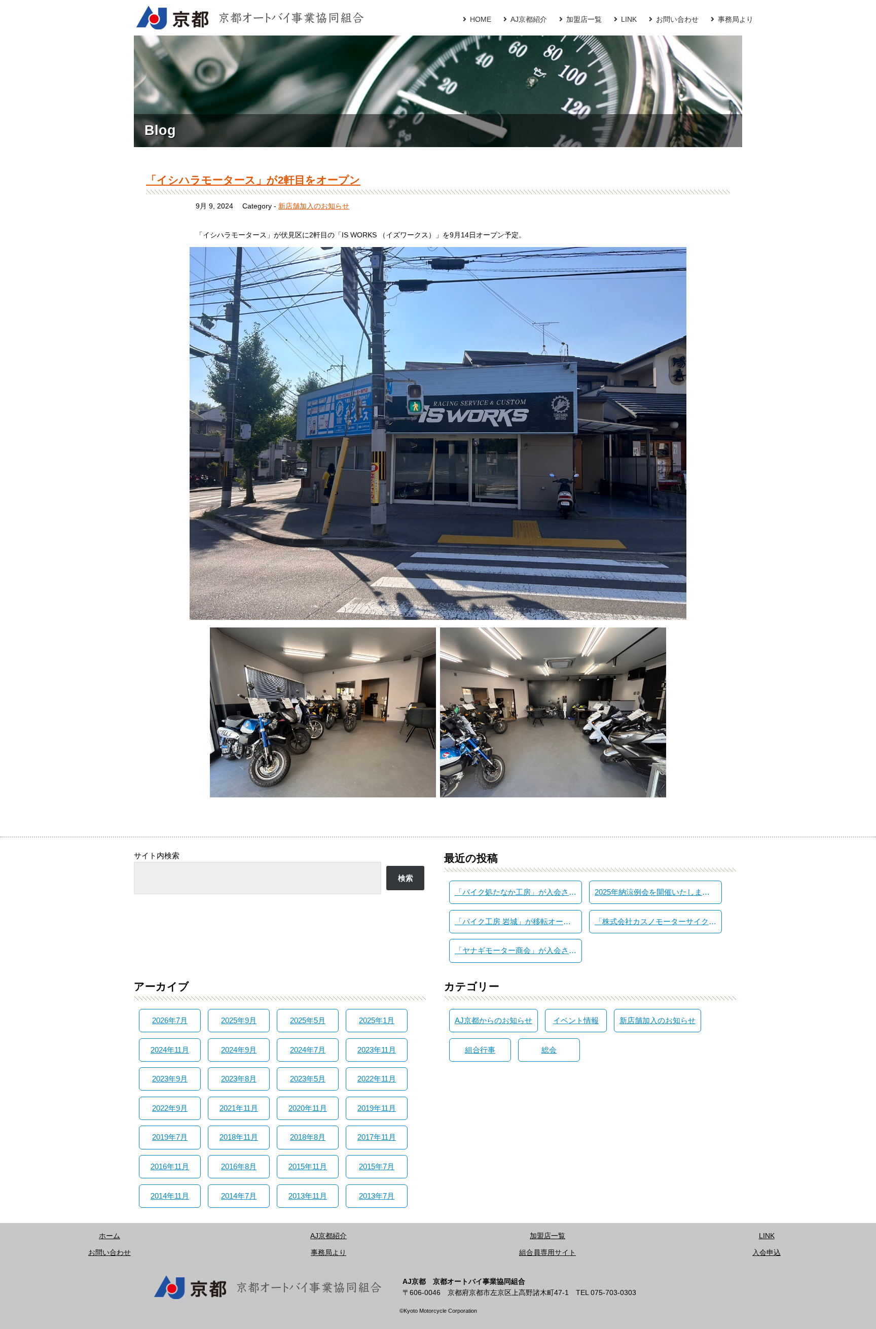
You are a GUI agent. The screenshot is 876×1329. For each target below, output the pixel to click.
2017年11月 (376, 1137)
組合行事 (480, 1049)
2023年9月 (170, 1078)
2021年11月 (239, 1108)
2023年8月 (239, 1078)
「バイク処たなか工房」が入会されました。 (518, 892)
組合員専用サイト (547, 1252)
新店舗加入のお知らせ (313, 206)
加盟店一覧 (584, 19)
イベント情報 (576, 1020)
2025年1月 (376, 1020)
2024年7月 (307, 1049)
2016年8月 (239, 1166)
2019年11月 (376, 1108)
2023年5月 (307, 1078)
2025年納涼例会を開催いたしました (656, 892)
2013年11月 (307, 1196)
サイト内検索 (156, 855)
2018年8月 (307, 1137)
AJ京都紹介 (528, 19)
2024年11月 (170, 1049)
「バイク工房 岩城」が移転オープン (516, 921)
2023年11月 (376, 1049)
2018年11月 (239, 1137)
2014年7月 (239, 1196)
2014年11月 (170, 1196)
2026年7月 (170, 1020)
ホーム (109, 1236)
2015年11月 (307, 1166)
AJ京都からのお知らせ (493, 1020)
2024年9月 (239, 1049)
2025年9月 (239, 1020)
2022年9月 (170, 1108)
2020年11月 (307, 1108)
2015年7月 (376, 1166)
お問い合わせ (677, 19)
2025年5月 (307, 1020)
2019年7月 (170, 1137)
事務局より (735, 19)
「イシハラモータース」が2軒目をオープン (253, 180)
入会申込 (766, 1252)
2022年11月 (376, 1078)
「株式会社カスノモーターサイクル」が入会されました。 (658, 921)
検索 (405, 877)
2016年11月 (170, 1166)
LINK (629, 19)
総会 (549, 1049)
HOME (480, 19)
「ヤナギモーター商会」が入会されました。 (518, 950)
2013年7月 (376, 1196)
